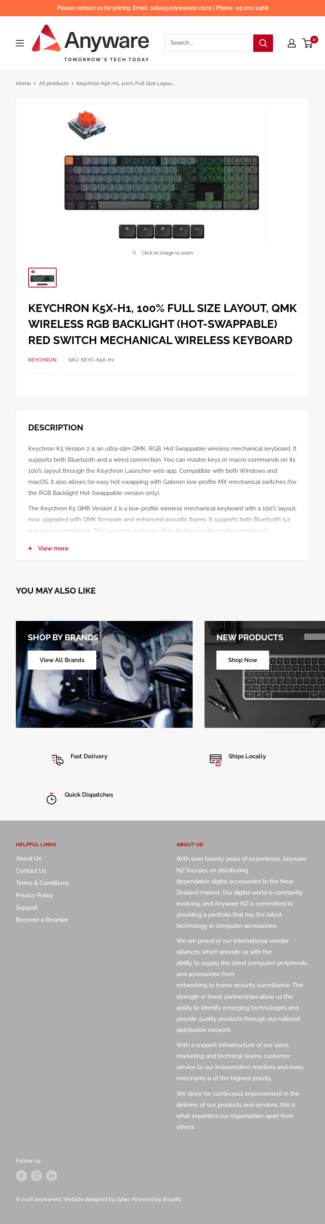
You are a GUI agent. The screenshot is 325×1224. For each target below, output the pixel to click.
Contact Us (31, 870)
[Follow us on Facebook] (21, 1175)
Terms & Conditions (42, 883)
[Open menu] (20, 43)
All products (54, 83)
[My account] (292, 43)
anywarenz (47, 1199)
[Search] (263, 43)
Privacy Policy (34, 895)
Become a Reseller (42, 919)
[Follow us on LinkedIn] (51, 1175)
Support (27, 907)
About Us (28, 858)
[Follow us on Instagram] (36, 1175)
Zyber (123, 1199)
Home (23, 83)
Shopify (171, 1199)
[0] (308, 43)
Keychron (42, 360)
